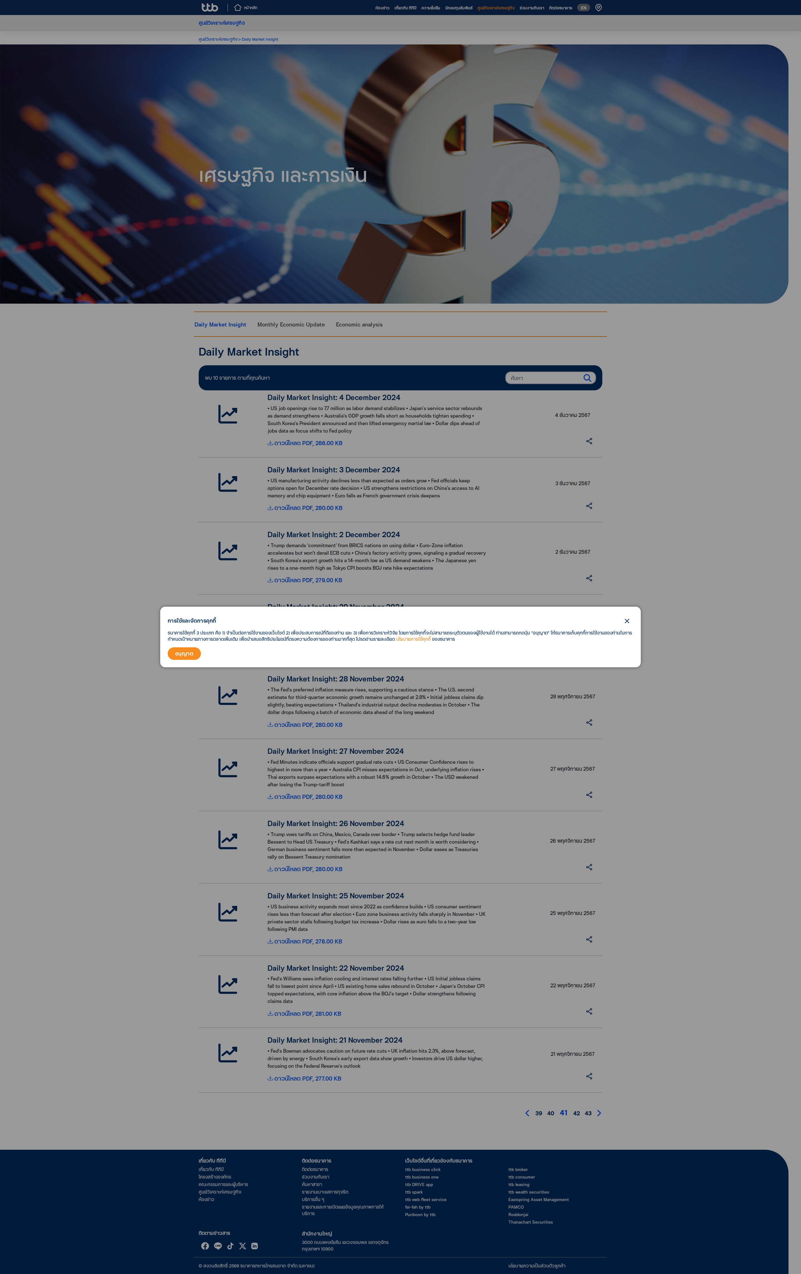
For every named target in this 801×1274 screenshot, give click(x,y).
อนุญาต (184, 653)
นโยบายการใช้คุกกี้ (413, 639)
